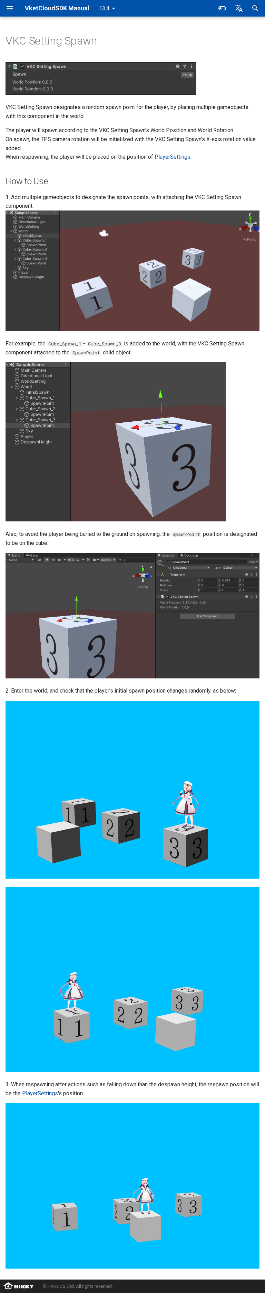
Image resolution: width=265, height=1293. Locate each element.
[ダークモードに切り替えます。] (222, 8)
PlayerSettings (172, 157)
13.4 (104, 8)
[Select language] (239, 8)
